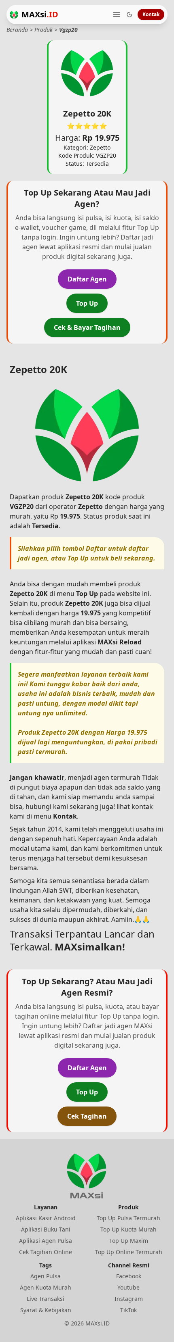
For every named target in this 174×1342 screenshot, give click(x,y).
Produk (43, 29)
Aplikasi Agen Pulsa (45, 1240)
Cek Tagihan (87, 1116)
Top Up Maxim (128, 1240)
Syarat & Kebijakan (45, 1310)
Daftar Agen (87, 279)
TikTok (128, 1310)
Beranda (17, 29)
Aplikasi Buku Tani (45, 1229)
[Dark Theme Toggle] (129, 14)
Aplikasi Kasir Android (46, 1218)
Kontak (150, 14)
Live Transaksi (45, 1298)
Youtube (128, 1287)
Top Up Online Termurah (128, 1252)
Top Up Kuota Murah (128, 1229)
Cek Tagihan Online (45, 1252)
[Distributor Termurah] (14, 14)
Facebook (128, 1276)
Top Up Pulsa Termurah (128, 1218)
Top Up (87, 303)
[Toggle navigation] (116, 14)
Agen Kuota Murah (45, 1287)
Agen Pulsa (45, 1276)
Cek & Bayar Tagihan (87, 327)
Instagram (129, 1298)
